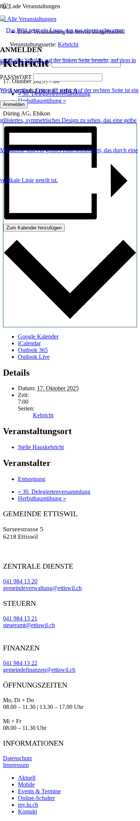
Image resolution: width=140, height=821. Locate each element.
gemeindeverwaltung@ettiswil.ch (42, 588)
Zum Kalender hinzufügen (34, 228)
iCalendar (29, 343)
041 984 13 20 (20, 581)
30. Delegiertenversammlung (54, 491)
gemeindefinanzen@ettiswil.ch (39, 670)
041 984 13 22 (20, 663)
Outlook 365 (33, 350)
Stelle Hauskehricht (41, 447)
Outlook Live (34, 357)
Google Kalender (38, 336)
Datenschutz (17, 758)
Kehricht (43, 415)
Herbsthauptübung (42, 498)
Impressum (16, 765)
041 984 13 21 (20, 618)
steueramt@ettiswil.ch (29, 625)
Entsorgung (31, 479)
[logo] (70, 180)
